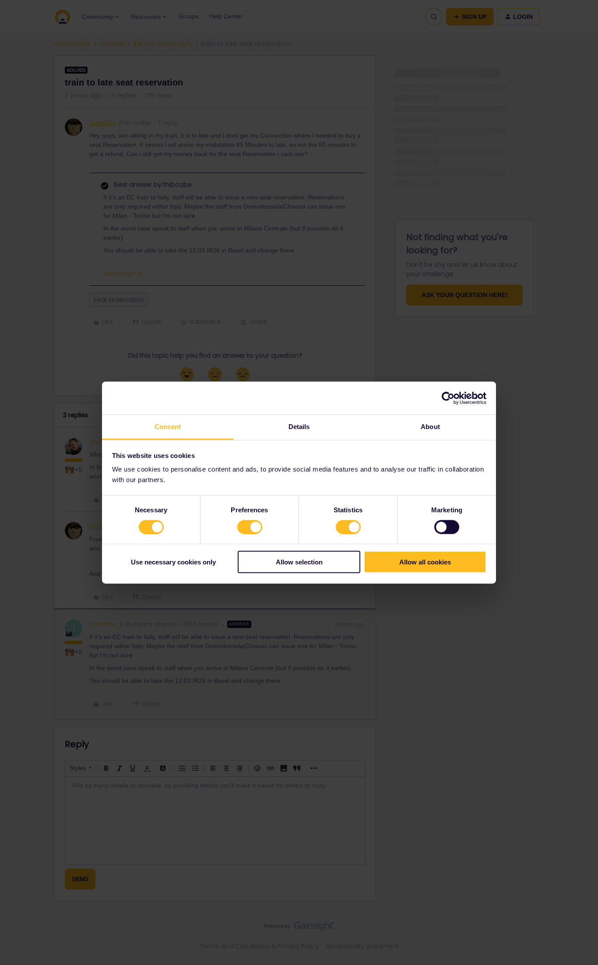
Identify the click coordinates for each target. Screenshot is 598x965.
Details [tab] (299, 426)
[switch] (249, 527)
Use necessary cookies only (173, 562)
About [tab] (430, 426)
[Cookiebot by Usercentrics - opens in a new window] (448, 397)
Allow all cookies (425, 562)
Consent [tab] (168, 426)
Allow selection (299, 562)
